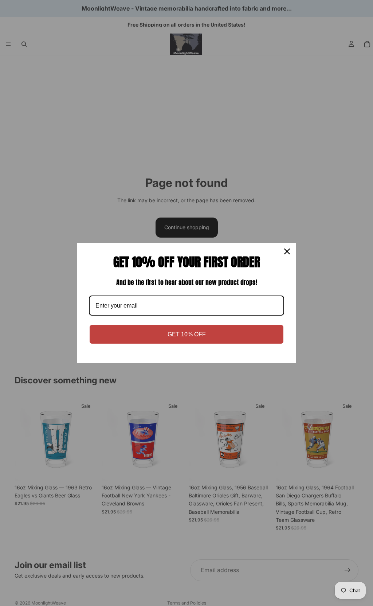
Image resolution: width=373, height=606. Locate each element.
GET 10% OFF (187, 334)
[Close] (287, 251)
